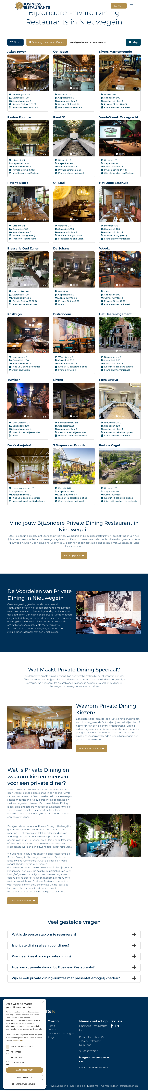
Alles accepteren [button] (24, 1070)
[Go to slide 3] (31, 88)
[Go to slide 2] (28, 88)
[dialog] (24, 1044)
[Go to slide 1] (25, 88)
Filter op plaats (72, 555)
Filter (17, 42)
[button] (24, 1084)
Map (135, 42)
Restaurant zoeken (90, 748)
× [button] (43, 1002)
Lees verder (18, 1040)
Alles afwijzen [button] (24, 1077)
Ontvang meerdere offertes (47, 42)
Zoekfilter (118, 6)
